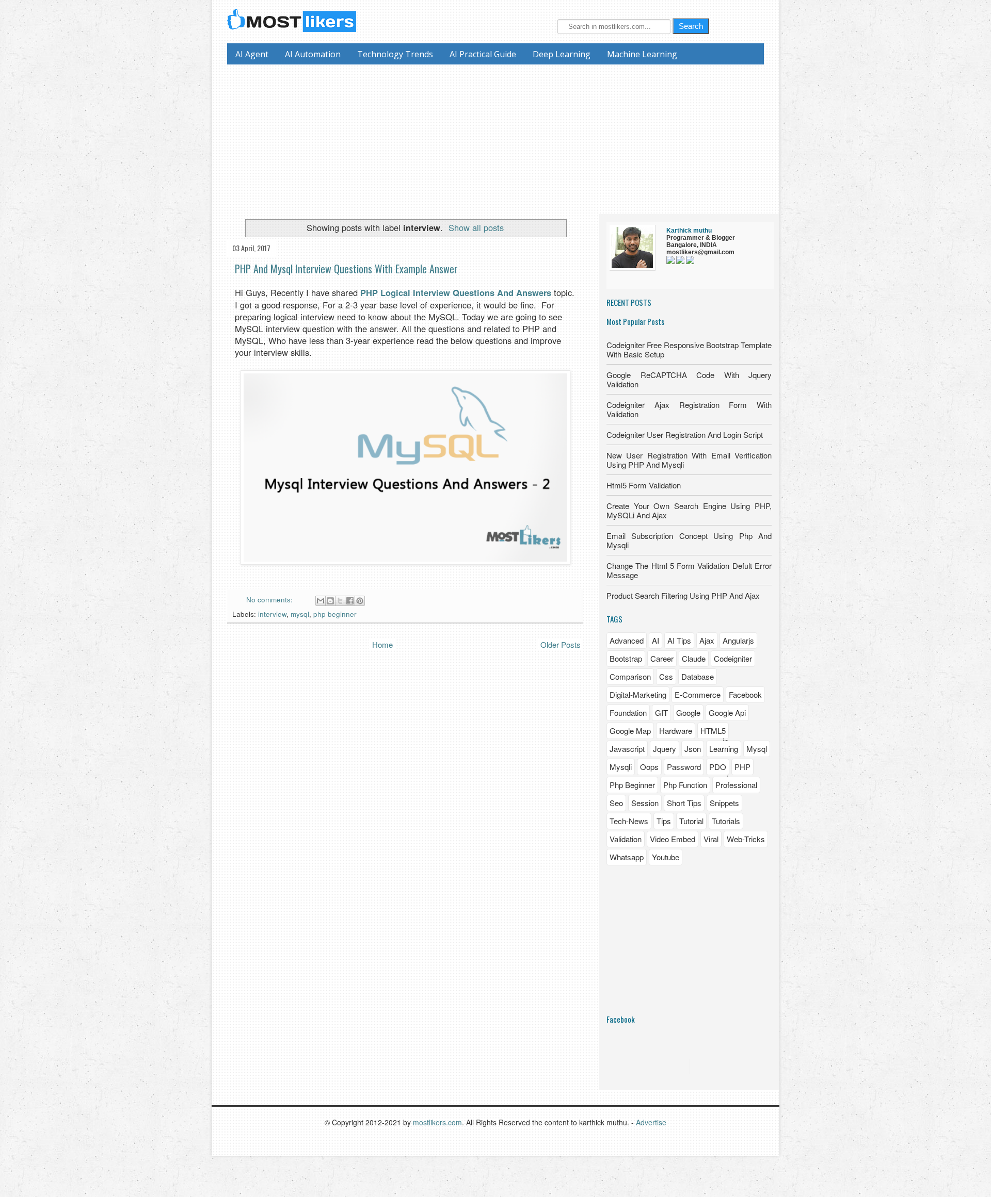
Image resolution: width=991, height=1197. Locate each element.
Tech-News (629, 820)
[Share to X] (340, 601)
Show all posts (476, 227)
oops (649, 766)
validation (626, 838)
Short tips (684, 802)
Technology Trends (395, 54)
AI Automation (313, 54)
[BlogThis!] (330, 601)
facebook (745, 694)
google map (630, 730)
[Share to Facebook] (350, 601)
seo (616, 802)
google (688, 712)
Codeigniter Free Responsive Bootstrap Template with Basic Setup (689, 349)
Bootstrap (626, 658)
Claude (694, 658)
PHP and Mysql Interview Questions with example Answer (346, 268)
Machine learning (642, 54)
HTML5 (713, 730)
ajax (706, 640)
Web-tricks (746, 838)
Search (691, 26)
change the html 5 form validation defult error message (689, 570)
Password (684, 766)
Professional (736, 784)
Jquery (664, 748)
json (692, 748)
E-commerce (698, 694)
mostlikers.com (437, 1122)
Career (662, 658)
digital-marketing (638, 694)
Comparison (630, 676)
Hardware (675, 730)
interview (272, 614)
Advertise (651, 1122)
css (666, 676)
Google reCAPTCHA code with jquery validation (689, 379)
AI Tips (679, 640)
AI (655, 640)
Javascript (627, 748)
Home (382, 644)
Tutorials (726, 820)
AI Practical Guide (483, 54)
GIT (661, 712)
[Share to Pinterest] (360, 601)
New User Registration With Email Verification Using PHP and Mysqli (689, 460)
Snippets (724, 802)
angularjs (738, 640)
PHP (742, 766)
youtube (665, 856)
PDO (717, 766)
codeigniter (733, 658)
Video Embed (672, 838)
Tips (664, 820)
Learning (723, 748)
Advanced (627, 640)
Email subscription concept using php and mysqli (689, 540)
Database (697, 676)
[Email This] (320, 601)
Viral (711, 838)
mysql (300, 614)
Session (645, 802)
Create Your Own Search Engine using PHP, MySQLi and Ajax (689, 510)
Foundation (628, 712)
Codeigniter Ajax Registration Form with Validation (689, 409)
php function (685, 784)
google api (727, 712)
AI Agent (251, 54)
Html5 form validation (643, 485)
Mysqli (621, 766)
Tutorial (691, 820)
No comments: (270, 599)
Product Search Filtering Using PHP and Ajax (683, 595)
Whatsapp (627, 856)
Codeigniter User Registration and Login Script (684, 434)
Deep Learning (561, 54)
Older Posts (560, 644)
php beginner (335, 614)
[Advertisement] (499, 136)
